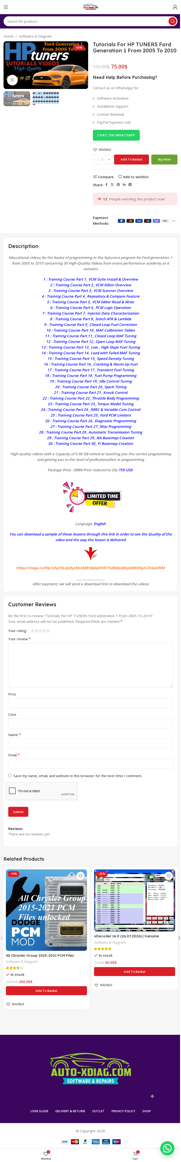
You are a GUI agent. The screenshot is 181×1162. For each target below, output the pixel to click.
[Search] (173, 21)
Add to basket (131, 159)
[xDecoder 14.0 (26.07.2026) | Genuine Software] (134, 900)
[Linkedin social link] (124, 184)
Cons (12, 714)
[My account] (175, 7)
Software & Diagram (35, 36)
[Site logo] (90, 6)
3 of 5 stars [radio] (40, 630)
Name (14, 734)
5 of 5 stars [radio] (48, 630)
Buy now (164, 159)
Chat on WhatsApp (116, 135)
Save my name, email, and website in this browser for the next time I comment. (77, 775)
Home (9, 36)
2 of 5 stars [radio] (36, 630)
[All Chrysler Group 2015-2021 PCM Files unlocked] (46, 910)
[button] (8, 65)
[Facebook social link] (106, 184)
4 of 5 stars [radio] (44, 630)
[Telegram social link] (130, 184)
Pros (12, 694)
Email (14, 755)
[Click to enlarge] (12, 80)
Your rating (17, 630)
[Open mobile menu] (6, 7)
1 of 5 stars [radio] (33, 630)
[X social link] (112, 184)
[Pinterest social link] (118, 184)
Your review (19, 638)
